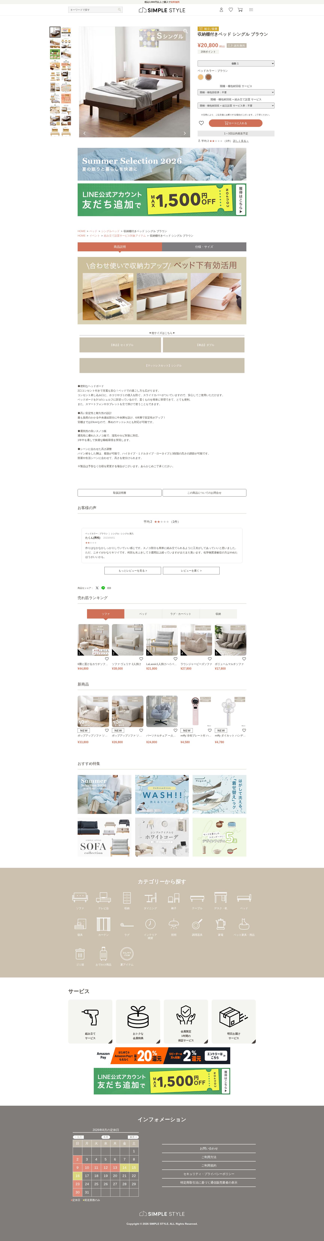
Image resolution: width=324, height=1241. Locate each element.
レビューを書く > (191, 570)
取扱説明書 (119, 492)
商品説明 (120, 246)
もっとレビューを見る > (132, 570)
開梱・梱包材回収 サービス (236, 86)
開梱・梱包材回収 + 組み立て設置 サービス (236, 99)
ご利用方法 (208, 1157)
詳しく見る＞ (241, 140)
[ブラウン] (209, 77)
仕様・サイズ (204, 246)
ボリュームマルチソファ (229, 664)
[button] (185, 90)
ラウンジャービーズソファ (196, 664)
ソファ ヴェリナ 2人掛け (126, 664)
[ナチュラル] (201, 77)
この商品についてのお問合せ (204, 492)
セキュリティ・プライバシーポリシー (208, 1173)
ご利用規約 (208, 1165)
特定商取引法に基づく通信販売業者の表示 (208, 1182)
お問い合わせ (209, 1148)
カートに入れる (238, 123)
